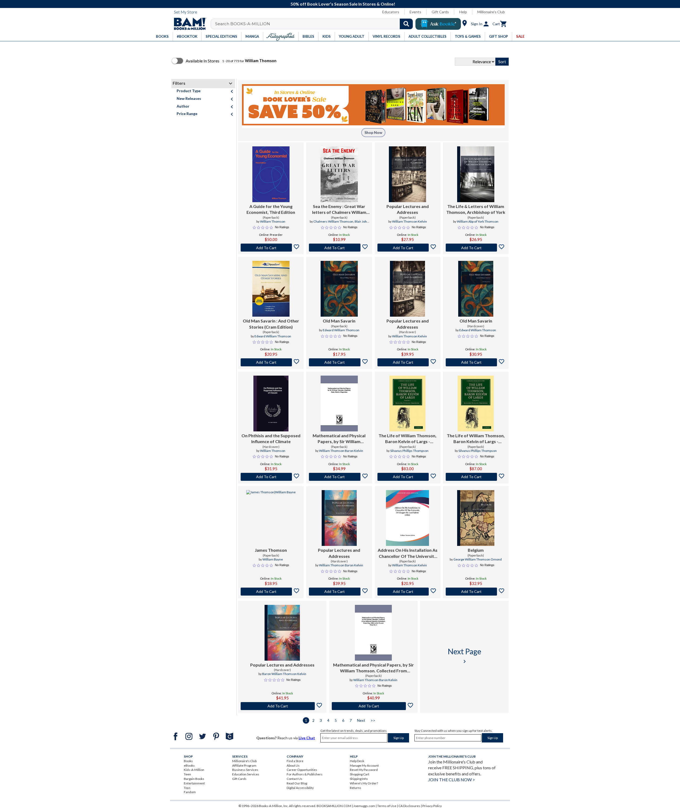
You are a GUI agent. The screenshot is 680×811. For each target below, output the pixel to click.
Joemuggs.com (364, 806)
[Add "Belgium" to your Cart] (476, 592)
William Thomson (272, 221)
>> (373, 720)
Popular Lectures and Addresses (407, 209)
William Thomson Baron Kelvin (341, 451)
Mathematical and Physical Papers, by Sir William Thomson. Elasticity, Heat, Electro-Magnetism (339, 439)
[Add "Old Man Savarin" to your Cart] (271, 362)
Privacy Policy (432, 806)
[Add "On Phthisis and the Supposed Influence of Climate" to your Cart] (271, 477)
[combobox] (315, 24)
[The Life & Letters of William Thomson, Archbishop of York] (476, 174)
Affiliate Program (244, 765)
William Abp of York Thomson (477, 221)
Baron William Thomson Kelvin (284, 674)
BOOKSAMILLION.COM (334, 806)
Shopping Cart (359, 774)
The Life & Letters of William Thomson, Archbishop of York (475, 209)
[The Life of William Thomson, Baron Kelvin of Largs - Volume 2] (475, 403)
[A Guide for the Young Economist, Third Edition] (271, 174)
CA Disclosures (409, 806)
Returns (355, 788)
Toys (187, 788)
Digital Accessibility (300, 788)
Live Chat (307, 738)
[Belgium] (476, 518)
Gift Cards (440, 12)
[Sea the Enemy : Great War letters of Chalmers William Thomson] (339, 174)
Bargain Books (194, 779)
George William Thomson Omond (477, 559)
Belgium (476, 550)
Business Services (245, 770)
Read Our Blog (297, 783)
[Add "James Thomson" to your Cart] (271, 592)
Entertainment (194, 783)
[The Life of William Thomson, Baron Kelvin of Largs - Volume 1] (407, 403)
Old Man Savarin (339, 320)
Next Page (464, 656)
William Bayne (272, 559)
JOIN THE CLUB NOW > (451, 779)
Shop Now (373, 132)
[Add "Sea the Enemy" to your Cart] (339, 248)
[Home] (188, 24)
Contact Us (294, 779)
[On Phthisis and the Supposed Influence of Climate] (271, 403)
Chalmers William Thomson (333, 221)
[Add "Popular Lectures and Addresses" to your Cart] (407, 248)
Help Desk (357, 761)
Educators (390, 12)
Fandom (190, 792)
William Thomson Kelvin (409, 221)
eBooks (189, 765)
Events (415, 12)
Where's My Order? (364, 783)
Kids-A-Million (194, 770)
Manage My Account (364, 765)
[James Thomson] (271, 518)
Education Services (245, 774)
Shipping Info (359, 779)
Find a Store (295, 761)
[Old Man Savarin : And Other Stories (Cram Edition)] (271, 289)
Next (361, 720)
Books (188, 761)
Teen (187, 774)
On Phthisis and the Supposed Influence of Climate (270, 438)
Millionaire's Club (491, 12)
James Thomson (271, 550)
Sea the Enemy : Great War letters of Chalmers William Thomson (339, 209)
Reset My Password (364, 770)
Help (463, 12)
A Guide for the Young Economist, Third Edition (270, 209)
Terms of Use (386, 806)
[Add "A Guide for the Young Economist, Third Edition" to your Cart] (271, 248)
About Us (293, 765)
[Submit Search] (406, 24)
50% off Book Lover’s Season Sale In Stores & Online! (343, 3)
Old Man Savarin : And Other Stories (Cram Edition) (271, 323)
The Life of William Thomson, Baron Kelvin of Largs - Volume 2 (476, 439)
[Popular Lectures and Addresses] (407, 174)
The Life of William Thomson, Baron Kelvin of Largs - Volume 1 (407, 439)
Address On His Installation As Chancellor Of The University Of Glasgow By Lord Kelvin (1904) (407, 553)
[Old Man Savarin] (339, 289)
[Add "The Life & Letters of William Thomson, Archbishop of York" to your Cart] (476, 248)
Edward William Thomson (272, 336)
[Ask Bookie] (438, 24)
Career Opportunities (302, 770)
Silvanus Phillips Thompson (409, 451)
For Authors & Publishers (304, 774)
